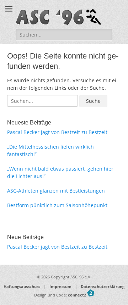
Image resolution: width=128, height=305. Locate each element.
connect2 (77, 295)
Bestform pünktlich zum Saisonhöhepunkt (57, 205)
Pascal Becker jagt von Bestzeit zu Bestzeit (57, 132)
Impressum (60, 286)
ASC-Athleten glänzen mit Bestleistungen (56, 190)
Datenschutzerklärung (102, 286)
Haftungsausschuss (22, 286)
